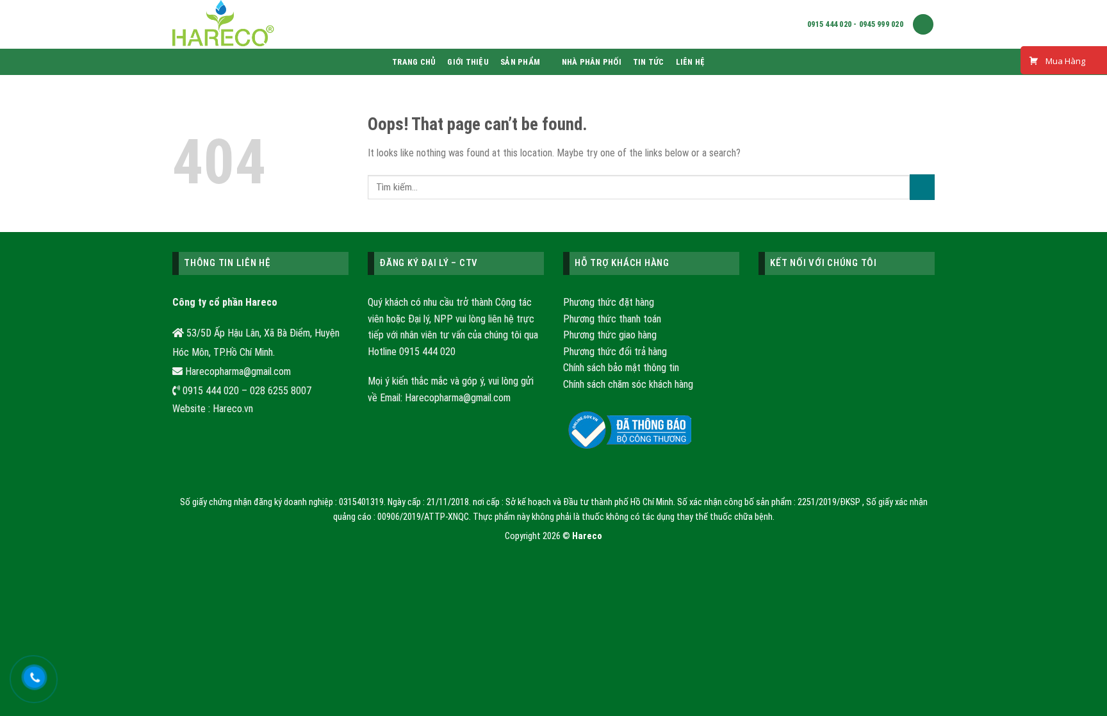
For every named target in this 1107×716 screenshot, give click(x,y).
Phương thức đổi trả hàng (615, 352)
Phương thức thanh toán (612, 319)
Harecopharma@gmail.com (458, 398)
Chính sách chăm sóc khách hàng (628, 384)
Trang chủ (414, 62)
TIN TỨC (648, 62)
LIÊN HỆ (690, 62)
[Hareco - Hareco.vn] (396, 24)
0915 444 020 (427, 352)
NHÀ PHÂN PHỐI (591, 62)
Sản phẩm (520, 62)
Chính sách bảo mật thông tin (621, 368)
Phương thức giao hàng (610, 335)
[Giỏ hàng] (923, 24)
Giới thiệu (468, 62)
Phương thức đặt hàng (608, 302)
